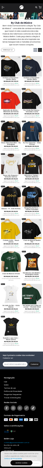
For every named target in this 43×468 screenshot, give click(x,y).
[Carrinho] (40, 7)
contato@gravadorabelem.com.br (16, 442)
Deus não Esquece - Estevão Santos (11, 176)
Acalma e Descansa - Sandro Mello (11, 78)
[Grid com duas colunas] (40, 50)
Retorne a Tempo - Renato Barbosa (32, 176)
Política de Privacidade (13, 391)
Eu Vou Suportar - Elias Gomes (32, 143)
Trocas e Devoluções (12, 398)
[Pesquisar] (36, 7)
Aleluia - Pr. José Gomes (11, 208)
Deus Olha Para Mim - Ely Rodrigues (11, 143)
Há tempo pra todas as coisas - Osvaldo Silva (32, 306)
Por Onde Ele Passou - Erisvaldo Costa (32, 110)
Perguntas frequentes (12, 394)
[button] (3, 7)
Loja (5, 382)
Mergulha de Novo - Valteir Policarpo (32, 208)
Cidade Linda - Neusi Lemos (11, 241)
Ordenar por (6, 50)
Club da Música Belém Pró (32, 241)
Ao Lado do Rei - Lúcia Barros (11, 306)
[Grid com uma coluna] (35, 50)
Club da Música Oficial (11, 274)
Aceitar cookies (21, 463)
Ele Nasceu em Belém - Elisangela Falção (32, 273)
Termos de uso (10, 388)
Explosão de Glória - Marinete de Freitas (11, 110)
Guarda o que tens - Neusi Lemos (11, 338)
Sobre (6, 385)
